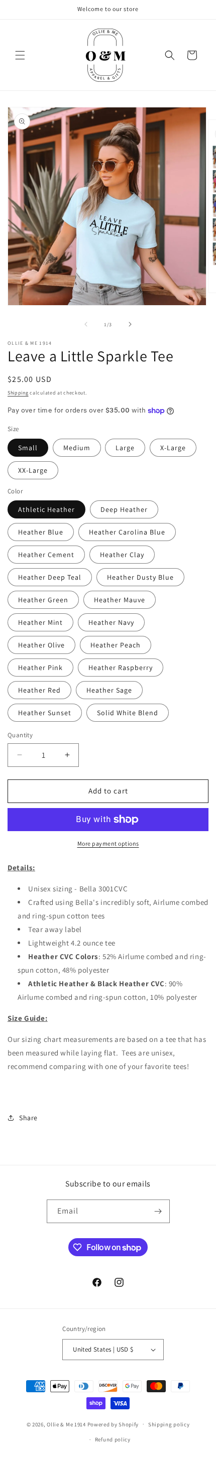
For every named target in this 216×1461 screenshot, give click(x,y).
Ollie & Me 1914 (66, 1423)
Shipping (18, 392)
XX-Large (33, 470)
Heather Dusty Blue (140, 577)
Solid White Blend (127, 712)
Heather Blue (40, 532)
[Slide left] (86, 324)
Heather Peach (115, 644)
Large (125, 447)
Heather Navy (111, 622)
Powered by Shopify (113, 1423)
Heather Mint (40, 622)
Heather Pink (40, 667)
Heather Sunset (44, 712)
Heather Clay (122, 554)
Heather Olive (41, 644)
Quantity (20, 735)
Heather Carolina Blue (127, 532)
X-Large (173, 447)
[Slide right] (130, 324)
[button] (20, 55)
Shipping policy (169, 1424)
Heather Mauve (119, 599)
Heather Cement (46, 554)
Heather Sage (109, 690)
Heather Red (39, 690)
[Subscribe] (158, 1211)
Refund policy (113, 1439)
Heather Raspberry (120, 667)
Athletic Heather (46, 509)
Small (28, 447)
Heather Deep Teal (49, 577)
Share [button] (28, 1117)
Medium (76, 447)
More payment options (108, 843)
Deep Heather (124, 509)
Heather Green (43, 599)
